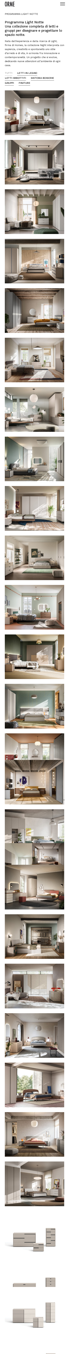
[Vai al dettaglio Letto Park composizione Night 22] (34, 1035)
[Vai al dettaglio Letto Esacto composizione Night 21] (34, 986)
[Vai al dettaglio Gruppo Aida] (34, 1233)
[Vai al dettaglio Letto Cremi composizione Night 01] (34, 112)
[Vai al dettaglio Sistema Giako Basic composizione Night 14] (34, 755)
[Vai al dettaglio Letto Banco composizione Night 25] (34, 1183)
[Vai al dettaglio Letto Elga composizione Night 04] (34, 261)
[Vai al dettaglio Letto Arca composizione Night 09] (34, 508)
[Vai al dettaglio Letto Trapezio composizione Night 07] (34, 409)
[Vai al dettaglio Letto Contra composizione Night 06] (34, 360)
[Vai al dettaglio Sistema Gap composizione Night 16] (34, 831)
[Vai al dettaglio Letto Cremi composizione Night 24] (34, 1134)
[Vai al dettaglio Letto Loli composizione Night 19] (34, 887)
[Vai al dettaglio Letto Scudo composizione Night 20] (34, 936)
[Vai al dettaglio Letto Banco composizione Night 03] (34, 211)
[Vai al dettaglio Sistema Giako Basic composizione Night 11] (34, 607)
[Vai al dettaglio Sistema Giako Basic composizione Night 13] (34, 706)
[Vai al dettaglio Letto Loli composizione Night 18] (48, 855)
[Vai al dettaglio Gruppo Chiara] (34, 1282)
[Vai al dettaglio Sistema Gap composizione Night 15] (34, 782)
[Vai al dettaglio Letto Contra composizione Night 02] (34, 162)
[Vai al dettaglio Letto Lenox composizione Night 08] (34, 459)
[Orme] (9, 4)
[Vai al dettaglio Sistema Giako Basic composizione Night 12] (34, 656)
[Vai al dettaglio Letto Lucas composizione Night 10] (34, 558)
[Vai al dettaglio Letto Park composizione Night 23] (34, 1085)
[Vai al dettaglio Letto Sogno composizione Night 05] (34, 310)
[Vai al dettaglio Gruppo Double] (34, 1309)
